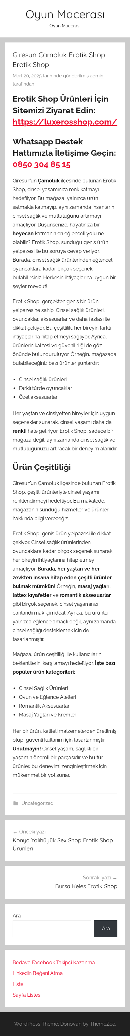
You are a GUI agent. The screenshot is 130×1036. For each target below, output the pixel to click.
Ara (17, 916)
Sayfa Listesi (27, 995)
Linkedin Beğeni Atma (38, 973)
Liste (18, 984)
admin (96, 76)
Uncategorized (37, 803)
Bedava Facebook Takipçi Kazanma (54, 963)
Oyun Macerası (65, 14)
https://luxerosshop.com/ (65, 121)
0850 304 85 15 (41, 164)
